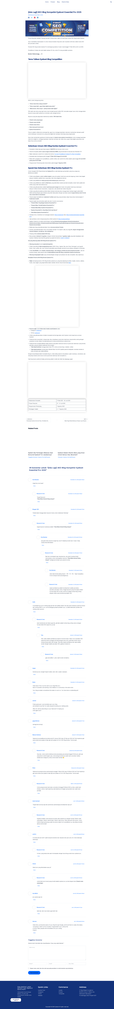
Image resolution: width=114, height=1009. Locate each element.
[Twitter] (31, 17)
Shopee (61, 992)
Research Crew (41, 493)
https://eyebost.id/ (58, 214)
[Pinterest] (34, 17)
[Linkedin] (37, 17)
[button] (111, 2)
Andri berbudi (36, 801)
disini (70, 262)
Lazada (60, 990)
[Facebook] (28, 17)
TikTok (40, 993)
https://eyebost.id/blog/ (64, 219)
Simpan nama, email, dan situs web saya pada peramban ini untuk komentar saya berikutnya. (51, 968)
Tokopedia (61, 993)
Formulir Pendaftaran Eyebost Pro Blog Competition (68, 154)
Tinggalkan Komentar (32, 457)
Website (40, 995)
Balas (34, 485)
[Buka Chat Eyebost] (8, 1005)
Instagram (40, 992)
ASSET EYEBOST (65, 238)
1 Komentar (60, 457)
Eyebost (40, 457)
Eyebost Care (41, 990)
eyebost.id (38, 330)
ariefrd (34, 834)
